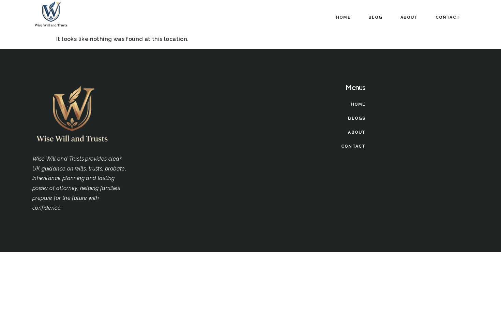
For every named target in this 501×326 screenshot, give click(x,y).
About (409, 17)
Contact (448, 17)
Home (343, 17)
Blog (375, 17)
